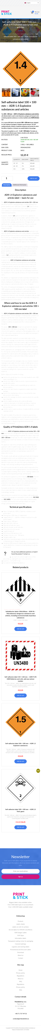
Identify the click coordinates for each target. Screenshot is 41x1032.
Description (6, 185)
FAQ (20, 981)
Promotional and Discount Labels (20, 949)
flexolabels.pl (22, 1028)
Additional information (19, 185)
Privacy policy (20, 973)
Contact (20, 958)
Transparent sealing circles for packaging (20, 941)
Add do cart (20, 629)
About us (20, 955)
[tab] (7, 185)
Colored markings (20, 944)
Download (20, 952)
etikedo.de (28, 1028)
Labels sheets (20, 924)
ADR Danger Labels (20, 932)
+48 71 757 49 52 (21, 1013)
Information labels (20, 938)
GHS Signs (20, 935)
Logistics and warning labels (20, 947)
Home (20, 970)
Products (20, 921)
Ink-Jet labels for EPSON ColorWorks (20, 930)
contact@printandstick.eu (21, 1019)
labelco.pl (33, 1028)
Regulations (20, 976)
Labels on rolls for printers (20, 927)
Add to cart (33, 178)
